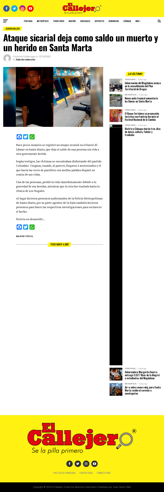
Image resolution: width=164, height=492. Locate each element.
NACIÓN (72, 21)
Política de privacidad (64, 472)
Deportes (99, 21)
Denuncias (114, 21)
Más (137, 21)
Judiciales (85, 21)
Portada (28, 21)
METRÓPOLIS (43, 21)
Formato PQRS (104, 472)
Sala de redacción (25, 59)
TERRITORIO (58, 21)
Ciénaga (127, 21)
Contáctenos (86, 472)
